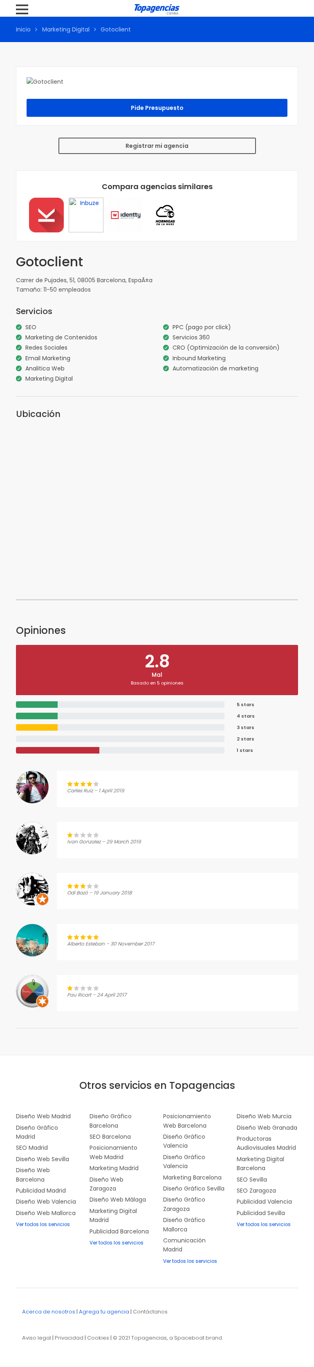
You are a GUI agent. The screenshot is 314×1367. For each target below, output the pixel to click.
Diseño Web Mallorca (46, 1213)
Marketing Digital (66, 29)
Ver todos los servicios (43, 1224)
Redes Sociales (46, 347)
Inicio (23, 29)
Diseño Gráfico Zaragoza (184, 1204)
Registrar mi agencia (157, 146)
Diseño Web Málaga (118, 1199)
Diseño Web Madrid (43, 1116)
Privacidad (69, 1338)
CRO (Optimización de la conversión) (226, 347)
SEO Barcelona (110, 1137)
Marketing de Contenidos (61, 337)
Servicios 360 (191, 337)
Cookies (98, 1338)
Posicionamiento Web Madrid (113, 1152)
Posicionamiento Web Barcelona (187, 1120)
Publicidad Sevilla (261, 1213)
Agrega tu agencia (104, 1312)
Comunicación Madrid (184, 1244)
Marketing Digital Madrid (113, 1215)
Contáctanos (150, 1312)
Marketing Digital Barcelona (260, 1163)
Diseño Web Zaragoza (106, 1184)
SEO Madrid (32, 1148)
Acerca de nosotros (48, 1312)
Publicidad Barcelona (119, 1231)
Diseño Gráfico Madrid (37, 1132)
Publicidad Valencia (264, 1202)
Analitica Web (45, 368)
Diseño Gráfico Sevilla (193, 1188)
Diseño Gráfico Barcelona (111, 1120)
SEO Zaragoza (256, 1190)
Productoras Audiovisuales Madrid (266, 1143)
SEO (30, 327)
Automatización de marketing (215, 368)
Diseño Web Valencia (46, 1202)
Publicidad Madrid (41, 1190)
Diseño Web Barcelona (33, 1174)
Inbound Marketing (199, 358)
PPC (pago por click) (202, 327)
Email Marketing (47, 358)
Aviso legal (36, 1338)
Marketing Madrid (114, 1168)
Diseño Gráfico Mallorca (184, 1224)
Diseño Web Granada (267, 1128)
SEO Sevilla (252, 1179)
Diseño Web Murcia (264, 1116)
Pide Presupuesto (157, 108)
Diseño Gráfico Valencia (184, 1141)
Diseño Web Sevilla (42, 1159)
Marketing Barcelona (192, 1177)
